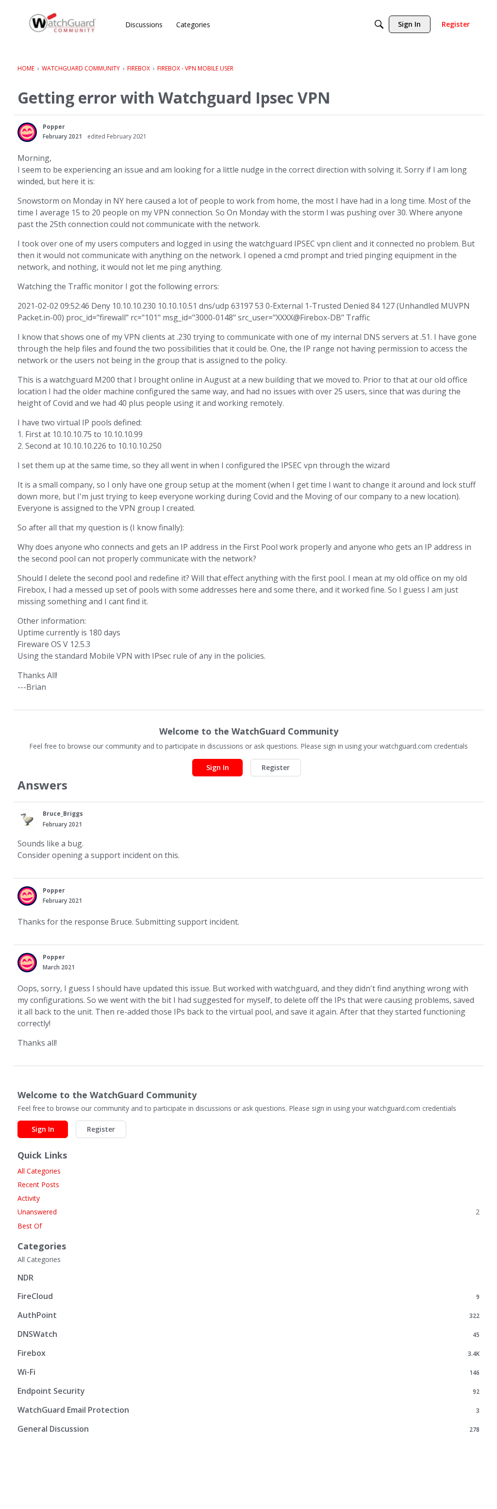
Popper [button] (54, 127)
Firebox (248, 1353)
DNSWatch (248, 1334)
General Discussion (248, 1429)
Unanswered (248, 1211)
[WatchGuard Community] (63, 24)
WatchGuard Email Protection (248, 1410)
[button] (27, 132)
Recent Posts (38, 1184)
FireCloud (248, 1296)
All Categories (39, 1171)
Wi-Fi (248, 1372)
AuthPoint (248, 1315)
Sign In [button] (217, 767)
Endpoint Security (248, 1391)
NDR (25, 1277)
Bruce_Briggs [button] (63, 813)
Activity (28, 1198)
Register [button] (276, 767)
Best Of (29, 1225)
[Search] (379, 24)
